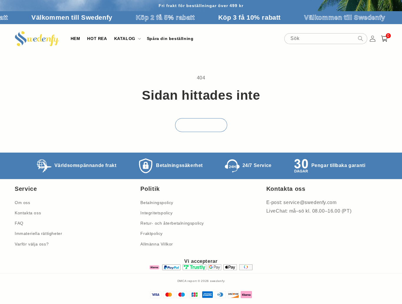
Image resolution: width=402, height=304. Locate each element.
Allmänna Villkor (156, 244)
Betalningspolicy (156, 202)
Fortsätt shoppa (201, 124)
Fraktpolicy (151, 233)
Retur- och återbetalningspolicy (172, 223)
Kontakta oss (28, 213)
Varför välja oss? (32, 244)
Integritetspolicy (156, 213)
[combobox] (326, 39)
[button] (127, 38)
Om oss (22, 202)
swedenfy (217, 281)
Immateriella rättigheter (38, 233)
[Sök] (360, 39)
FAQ (19, 223)
